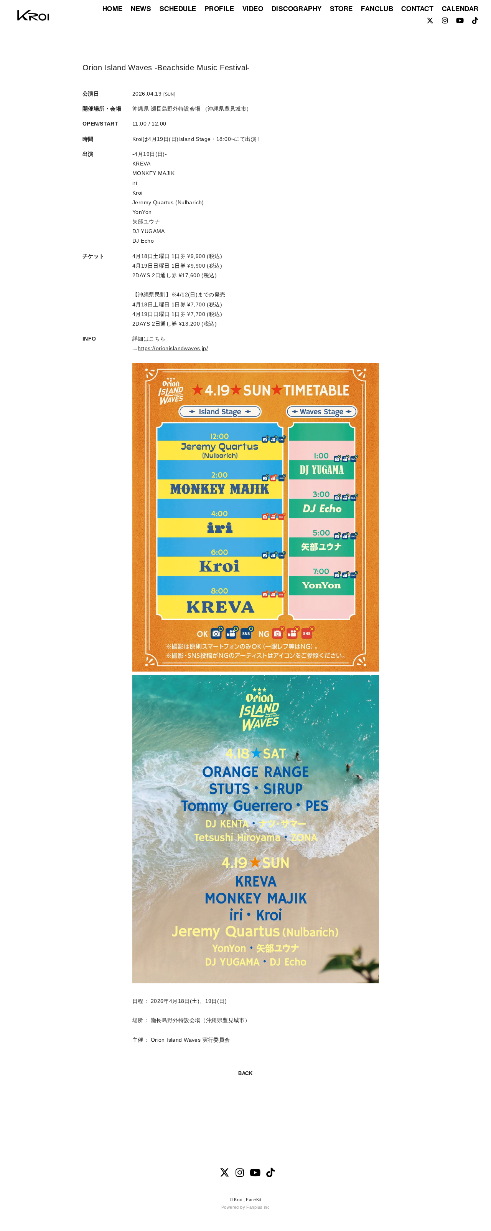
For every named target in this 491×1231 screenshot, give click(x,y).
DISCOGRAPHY (297, 9)
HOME (112, 9)
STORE (341, 9)
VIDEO (253, 9)
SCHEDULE (178, 9)
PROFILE (219, 9)
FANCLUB (377, 9)
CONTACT (417, 9)
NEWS (141, 9)
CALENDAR (460, 9)
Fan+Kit (253, 1199)
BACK (245, 1073)
